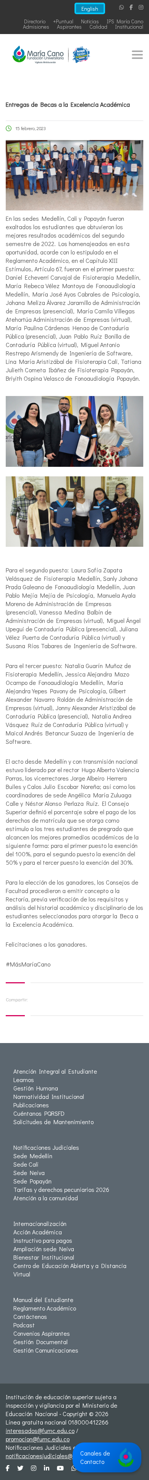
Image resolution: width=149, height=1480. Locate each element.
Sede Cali (26, 1164)
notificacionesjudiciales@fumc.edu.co (55, 1456)
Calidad (98, 26)
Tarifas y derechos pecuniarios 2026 (61, 1189)
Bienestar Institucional (43, 1257)
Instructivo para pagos (42, 1240)
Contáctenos (30, 1316)
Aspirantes (69, 26)
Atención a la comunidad (45, 1198)
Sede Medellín (32, 1156)
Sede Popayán (32, 1181)
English (89, 8)
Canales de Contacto (95, 1457)
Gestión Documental (40, 1342)
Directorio (34, 21)
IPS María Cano (125, 21)
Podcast (24, 1325)
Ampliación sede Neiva (43, 1249)
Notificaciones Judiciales (46, 1147)
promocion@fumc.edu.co (38, 1439)
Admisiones (36, 26)
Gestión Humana (35, 1088)
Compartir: (17, 999)
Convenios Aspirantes (41, 1333)
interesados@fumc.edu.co (40, 1430)
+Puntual (63, 21)
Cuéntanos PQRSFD (39, 1113)
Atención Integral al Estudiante (55, 1071)
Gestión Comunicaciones (45, 1350)
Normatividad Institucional (48, 1096)
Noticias (90, 21)
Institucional (129, 26)
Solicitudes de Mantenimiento (53, 1122)
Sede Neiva (29, 1173)
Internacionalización (39, 1223)
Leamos (23, 1080)
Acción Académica (37, 1232)
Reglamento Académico (44, 1308)
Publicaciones (31, 1105)
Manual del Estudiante (43, 1300)
